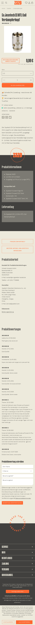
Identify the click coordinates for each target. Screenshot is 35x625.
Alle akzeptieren (24, 622)
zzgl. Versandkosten (28, 64)
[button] (2, 3)
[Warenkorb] (32, 3)
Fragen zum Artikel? (17, 241)
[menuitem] (2, 3)
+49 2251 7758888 (13, 280)
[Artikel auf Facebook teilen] (3, 117)
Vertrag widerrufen (17, 591)
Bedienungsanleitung (8, 312)
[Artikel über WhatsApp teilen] (6, 117)
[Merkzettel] (26, 2)
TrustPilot (5, 101)
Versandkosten (23, 585)
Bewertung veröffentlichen (12, 503)
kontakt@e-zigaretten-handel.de (16, 277)
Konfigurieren (8, 622)
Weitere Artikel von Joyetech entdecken (17, 249)
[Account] (29, 3)
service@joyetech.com (12, 304)
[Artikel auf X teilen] (10, 117)
